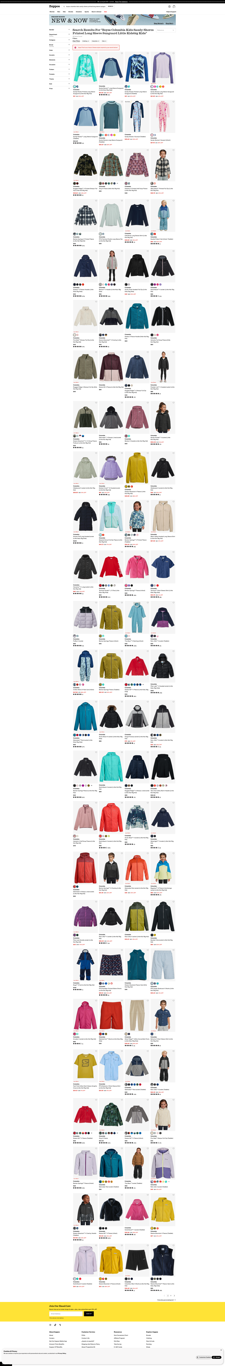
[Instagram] (50, 1325)
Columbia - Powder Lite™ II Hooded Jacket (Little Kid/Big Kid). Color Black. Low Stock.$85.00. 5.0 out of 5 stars (163, 374)
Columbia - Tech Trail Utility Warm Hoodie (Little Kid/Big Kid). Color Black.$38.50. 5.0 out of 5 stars (163, 774)
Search (110, 6)
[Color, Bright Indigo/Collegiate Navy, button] (140, 684)
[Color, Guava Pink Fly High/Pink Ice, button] (83, 684)
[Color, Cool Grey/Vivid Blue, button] (114, 585)
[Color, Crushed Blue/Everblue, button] (129, 684)
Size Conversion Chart (121, 1335)
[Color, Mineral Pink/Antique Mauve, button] (166, 785)
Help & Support (171, 12)
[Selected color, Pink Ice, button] (126, 585)
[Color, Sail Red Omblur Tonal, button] (111, 1133)
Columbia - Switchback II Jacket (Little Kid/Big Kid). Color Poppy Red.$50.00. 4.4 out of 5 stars (111, 825)
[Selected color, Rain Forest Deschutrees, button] (100, 1133)
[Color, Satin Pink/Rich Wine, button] (80, 436)
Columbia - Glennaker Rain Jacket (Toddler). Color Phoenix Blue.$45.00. (111, 1168)
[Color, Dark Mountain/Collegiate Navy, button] (103, 335)
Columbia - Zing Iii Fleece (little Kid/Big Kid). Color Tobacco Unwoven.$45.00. (111, 172)
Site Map (117, 1341)
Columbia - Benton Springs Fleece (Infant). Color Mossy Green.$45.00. (111, 624)
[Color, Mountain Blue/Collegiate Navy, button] (80, 735)
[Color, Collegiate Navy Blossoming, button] (134, 535)
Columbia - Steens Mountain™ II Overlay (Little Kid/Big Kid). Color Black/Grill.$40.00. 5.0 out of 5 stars (111, 324)
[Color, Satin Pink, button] (103, 284)
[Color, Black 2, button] (114, 284)
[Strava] (60, 1325)
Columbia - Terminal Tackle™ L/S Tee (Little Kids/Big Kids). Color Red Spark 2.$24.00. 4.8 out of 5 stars (111, 574)
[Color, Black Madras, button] (103, 1133)
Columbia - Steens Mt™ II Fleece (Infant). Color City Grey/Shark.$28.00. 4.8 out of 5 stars (137, 1121)
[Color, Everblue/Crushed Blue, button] (157, 1181)
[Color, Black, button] (77, 284)
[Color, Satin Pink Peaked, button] (137, 535)
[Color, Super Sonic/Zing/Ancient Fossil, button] (103, 535)
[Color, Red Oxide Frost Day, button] (103, 183)
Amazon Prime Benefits (56, 1344)
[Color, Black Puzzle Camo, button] (106, 183)
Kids (103, 41)
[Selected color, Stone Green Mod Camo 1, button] (74, 183)
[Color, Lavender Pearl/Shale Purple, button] (157, 785)
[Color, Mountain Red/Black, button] (85, 1133)
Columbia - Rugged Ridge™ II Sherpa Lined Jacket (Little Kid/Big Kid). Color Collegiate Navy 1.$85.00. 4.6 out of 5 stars (137, 774)
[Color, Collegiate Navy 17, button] (137, 684)
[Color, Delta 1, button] (129, 785)
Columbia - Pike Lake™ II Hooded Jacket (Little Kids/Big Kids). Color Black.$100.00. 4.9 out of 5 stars (163, 673)
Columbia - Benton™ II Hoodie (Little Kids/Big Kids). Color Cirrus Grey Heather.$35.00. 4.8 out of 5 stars (111, 273)
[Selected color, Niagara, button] (100, 234)
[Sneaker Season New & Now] (112, 19)
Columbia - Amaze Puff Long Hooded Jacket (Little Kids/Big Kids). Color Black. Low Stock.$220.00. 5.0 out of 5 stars (85, 524)
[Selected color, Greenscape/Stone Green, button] (74, 436)
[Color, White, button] (154, 1034)
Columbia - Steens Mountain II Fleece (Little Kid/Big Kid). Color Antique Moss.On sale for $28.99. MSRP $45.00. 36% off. (137, 474)
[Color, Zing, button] (154, 785)
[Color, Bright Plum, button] (154, 284)
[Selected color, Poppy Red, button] (100, 836)
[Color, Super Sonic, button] (83, 284)
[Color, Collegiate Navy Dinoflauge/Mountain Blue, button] (77, 1228)
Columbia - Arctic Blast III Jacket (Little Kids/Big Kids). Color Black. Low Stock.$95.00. (111, 724)
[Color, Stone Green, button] (154, 1278)
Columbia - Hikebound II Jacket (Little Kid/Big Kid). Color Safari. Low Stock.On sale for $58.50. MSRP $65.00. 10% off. (85, 474)
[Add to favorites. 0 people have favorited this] (96, 53)
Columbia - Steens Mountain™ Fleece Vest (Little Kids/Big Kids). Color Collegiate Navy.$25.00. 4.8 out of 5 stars (163, 1267)
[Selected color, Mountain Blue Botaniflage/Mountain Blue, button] (126, 86)
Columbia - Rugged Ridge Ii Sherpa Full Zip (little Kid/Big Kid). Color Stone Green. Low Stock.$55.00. (85, 374)
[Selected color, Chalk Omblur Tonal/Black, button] (74, 1228)
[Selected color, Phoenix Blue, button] (74, 735)
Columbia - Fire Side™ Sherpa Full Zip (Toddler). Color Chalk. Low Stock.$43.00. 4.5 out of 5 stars (163, 1121)
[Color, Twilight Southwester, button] (103, 983)
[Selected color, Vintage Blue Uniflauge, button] (126, 535)
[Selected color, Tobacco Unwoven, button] (100, 183)
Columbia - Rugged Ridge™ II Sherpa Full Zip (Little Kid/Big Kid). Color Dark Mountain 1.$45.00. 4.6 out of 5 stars (137, 374)
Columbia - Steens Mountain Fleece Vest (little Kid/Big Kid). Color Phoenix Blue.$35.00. (137, 972)
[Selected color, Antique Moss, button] (126, 486)
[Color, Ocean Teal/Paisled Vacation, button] (157, 983)
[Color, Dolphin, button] (129, 436)
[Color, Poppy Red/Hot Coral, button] (160, 1181)
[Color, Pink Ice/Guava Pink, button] (154, 86)
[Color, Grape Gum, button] (129, 585)
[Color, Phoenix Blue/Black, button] (77, 886)
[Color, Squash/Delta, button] (111, 1181)
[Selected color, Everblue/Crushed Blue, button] (100, 135)
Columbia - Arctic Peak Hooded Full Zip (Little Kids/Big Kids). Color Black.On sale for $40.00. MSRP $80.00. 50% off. (137, 273)
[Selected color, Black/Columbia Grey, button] (152, 735)
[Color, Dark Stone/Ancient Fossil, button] (154, 335)
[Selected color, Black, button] (126, 284)
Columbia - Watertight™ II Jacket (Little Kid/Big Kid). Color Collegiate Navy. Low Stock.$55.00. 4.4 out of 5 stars (163, 825)
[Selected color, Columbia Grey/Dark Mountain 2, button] (126, 1084)
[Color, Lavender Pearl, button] (129, 284)
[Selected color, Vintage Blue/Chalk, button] (126, 636)
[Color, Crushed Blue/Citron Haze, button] (77, 436)
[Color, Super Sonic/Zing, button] (154, 1181)
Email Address (55, 1314)
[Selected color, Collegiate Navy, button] (74, 284)
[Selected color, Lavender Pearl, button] (74, 1278)
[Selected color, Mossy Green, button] (100, 636)
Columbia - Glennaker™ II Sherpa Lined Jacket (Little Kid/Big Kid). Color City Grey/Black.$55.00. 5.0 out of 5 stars (111, 425)
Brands (148, 1335)
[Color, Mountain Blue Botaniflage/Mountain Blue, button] (77, 86)
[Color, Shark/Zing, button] (154, 234)
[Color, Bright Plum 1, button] (83, 785)
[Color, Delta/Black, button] (106, 335)
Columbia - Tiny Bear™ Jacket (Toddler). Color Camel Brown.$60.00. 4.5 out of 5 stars (137, 1168)
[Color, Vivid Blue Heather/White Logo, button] (108, 585)
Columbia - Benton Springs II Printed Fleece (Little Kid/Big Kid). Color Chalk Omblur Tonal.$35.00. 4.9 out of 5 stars (85, 223)
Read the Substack (121, 1)
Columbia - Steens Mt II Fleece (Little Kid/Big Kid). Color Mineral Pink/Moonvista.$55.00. (111, 374)
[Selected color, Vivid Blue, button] (152, 585)
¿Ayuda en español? (88, 1341)
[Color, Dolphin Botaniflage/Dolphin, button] (129, 86)
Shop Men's (169, 23)
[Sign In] (169, 6)
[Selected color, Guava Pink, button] (74, 1034)
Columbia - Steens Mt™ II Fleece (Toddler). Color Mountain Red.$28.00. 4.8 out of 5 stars (85, 1121)
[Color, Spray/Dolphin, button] (157, 86)
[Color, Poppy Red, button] (80, 1278)
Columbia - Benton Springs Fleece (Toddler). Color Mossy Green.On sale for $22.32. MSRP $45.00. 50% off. (111, 673)
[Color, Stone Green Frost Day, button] (111, 183)
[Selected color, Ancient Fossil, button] (126, 1034)
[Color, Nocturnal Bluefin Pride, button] (106, 983)
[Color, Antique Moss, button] (103, 1181)
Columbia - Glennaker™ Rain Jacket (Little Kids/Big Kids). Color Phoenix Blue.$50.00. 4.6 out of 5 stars (85, 724)
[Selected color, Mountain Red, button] (126, 684)
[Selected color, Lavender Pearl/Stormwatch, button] (152, 86)
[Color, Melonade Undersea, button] (111, 983)
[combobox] (84, 6)
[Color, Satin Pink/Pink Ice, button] (157, 636)
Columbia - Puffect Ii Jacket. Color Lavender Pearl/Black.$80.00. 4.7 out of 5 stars (85, 624)
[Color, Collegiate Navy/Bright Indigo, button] (83, 436)
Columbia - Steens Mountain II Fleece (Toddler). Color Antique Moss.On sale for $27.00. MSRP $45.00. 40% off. (163, 1217)
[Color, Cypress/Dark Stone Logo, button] (111, 585)
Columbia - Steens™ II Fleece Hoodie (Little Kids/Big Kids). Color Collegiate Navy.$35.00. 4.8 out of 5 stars (85, 273)
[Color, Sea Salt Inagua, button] (108, 983)
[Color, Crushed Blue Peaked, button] (77, 234)
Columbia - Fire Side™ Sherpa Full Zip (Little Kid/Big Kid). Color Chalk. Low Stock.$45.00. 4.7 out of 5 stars (85, 324)
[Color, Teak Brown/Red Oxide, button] (160, 785)
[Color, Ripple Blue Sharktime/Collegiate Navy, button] (154, 135)
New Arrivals (150, 1341)
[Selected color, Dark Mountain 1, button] (126, 385)
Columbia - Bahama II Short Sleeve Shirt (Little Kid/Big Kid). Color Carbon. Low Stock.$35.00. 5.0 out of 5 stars (163, 1023)
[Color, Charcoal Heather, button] (80, 284)
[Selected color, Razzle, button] (74, 935)
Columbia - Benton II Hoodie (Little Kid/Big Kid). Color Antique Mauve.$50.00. (137, 425)
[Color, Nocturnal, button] (111, 284)
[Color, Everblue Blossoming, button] (80, 234)
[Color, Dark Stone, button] (131, 385)
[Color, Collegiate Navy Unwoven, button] (114, 183)
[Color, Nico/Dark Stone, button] (157, 335)
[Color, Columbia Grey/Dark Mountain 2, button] (83, 735)
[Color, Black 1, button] (129, 385)
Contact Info (85, 1338)
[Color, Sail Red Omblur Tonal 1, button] (77, 183)
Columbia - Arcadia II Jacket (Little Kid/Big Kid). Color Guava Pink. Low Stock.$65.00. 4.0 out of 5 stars (85, 1023)
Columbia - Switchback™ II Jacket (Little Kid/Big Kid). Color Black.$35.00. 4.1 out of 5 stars (163, 273)
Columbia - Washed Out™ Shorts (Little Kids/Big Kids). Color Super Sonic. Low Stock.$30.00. (111, 1023)
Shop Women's (159, 23)
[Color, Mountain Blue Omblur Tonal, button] (114, 1133)
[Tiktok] (55, 1325)
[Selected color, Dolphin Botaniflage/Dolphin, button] (74, 86)
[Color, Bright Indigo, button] (134, 684)
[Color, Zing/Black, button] (83, 1133)
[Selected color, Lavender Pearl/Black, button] (74, 636)
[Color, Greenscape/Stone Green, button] (160, 735)
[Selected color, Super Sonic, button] (100, 1034)
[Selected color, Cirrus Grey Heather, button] (100, 284)
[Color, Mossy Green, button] (129, 486)
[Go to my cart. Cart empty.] (174, 6)
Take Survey (117, 1344)
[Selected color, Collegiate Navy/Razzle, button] (152, 636)
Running (149, 1344)
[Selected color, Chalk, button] (74, 335)
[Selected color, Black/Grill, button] (100, 335)
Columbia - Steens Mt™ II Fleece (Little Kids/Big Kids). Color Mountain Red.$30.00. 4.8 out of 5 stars (137, 673)
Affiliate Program (119, 1338)
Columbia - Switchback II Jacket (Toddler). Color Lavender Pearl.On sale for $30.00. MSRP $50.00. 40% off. (85, 1267)
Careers (51, 1338)
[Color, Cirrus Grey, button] (80, 785)
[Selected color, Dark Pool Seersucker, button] (152, 983)
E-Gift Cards (118, 1347)
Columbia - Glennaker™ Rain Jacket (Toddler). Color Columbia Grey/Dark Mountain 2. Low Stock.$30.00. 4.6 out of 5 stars (137, 1072)
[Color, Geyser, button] (106, 284)
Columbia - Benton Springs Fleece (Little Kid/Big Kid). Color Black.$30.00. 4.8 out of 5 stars (85, 774)
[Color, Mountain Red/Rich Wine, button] (77, 735)
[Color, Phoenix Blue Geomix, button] (129, 183)
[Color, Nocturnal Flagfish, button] (154, 983)
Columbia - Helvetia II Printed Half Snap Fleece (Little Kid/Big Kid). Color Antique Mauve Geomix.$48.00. (137, 172)
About (51, 1335)
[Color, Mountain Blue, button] (88, 735)
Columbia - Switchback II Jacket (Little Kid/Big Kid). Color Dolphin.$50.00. (111, 774)
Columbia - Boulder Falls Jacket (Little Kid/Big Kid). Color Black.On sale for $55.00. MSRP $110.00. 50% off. (163, 923)
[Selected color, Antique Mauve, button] (126, 436)
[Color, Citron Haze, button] (108, 836)
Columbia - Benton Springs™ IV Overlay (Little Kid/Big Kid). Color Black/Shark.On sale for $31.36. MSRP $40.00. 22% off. (111, 874)
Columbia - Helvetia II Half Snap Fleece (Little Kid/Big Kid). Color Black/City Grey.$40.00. (85, 825)
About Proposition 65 (88, 1347)
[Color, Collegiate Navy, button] (88, 1133)
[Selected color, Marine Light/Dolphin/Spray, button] (100, 535)
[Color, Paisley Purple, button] (160, 284)
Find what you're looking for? (165, 1300)
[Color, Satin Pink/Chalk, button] (129, 636)
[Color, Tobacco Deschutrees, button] (108, 1133)
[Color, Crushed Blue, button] (154, 1133)
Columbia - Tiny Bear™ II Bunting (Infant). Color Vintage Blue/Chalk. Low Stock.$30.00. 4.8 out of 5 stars (137, 624)
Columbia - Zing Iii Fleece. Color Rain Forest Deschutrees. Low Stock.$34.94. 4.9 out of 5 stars (111, 1121)
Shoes (148, 1347)
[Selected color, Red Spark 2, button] (100, 585)
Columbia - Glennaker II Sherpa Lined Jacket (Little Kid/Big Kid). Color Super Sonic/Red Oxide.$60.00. (85, 874)
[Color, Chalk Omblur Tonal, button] (129, 535)
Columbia (95, 41)
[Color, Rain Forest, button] (131, 684)
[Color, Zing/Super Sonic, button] (163, 86)
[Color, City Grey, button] (129, 1278)
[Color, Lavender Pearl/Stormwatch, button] (108, 135)
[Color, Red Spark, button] (157, 585)
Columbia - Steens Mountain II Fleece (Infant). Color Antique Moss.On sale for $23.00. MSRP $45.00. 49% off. (111, 1267)
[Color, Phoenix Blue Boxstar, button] (108, 183)
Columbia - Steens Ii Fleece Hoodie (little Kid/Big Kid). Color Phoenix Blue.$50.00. (137, 324)
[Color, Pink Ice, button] (108, 284)
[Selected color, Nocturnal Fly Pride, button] (100, 983)
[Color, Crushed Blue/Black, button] (77, 636)
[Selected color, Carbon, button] (152, 1034)
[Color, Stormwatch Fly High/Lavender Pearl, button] (80, 684)
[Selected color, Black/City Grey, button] (152, 335)
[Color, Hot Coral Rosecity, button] (154, 183)
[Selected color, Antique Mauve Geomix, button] (126, 183)
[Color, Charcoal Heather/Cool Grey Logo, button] (106, 585)
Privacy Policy (62, 1353)
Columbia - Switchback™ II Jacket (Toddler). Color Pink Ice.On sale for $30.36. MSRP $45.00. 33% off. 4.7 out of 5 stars (137, 1217)
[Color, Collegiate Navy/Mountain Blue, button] (157, 735)
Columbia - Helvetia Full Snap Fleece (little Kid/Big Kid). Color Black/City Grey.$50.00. (163, 324)
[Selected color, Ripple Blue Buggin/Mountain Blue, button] (74, 684)
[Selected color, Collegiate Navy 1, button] (126, 785)
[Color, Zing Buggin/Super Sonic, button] (77, 684)
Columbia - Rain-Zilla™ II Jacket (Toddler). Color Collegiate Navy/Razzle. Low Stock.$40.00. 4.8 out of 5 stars (163, 624)
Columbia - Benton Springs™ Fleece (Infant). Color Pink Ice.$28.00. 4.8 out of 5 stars (137, 574)
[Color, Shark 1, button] (160, 1133)
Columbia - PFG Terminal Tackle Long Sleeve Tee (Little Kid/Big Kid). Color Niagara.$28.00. (111, 223)
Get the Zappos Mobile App (58, 1341)
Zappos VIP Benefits (55, 1347)
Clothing (84, 41)
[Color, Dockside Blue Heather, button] (103, 234)
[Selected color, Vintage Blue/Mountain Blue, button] (152, 234)
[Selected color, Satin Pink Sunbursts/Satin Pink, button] (152, 135)
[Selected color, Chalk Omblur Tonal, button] (152, 183)
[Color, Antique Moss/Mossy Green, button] (160, 86)
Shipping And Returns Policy (91, 1344)
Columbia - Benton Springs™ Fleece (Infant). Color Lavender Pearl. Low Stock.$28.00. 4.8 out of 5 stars (85, 1168)
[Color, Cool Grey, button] (154, 585)
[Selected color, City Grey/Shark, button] (126, 1133)
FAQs (83, 1335)
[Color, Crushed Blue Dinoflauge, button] (106, 1133)
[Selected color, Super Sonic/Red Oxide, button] (74, 886)
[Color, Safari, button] (163, 785)
